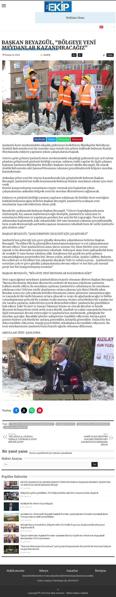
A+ (74, 55)
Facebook (40, 139)
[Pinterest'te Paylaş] (40, 410)
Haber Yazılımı (44, 580)
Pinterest (77, 139)
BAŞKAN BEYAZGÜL (65, 424)
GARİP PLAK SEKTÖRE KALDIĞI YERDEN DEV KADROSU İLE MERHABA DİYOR (94, 439)
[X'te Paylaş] (24, 410)
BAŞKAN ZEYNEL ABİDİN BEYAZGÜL (93, 424)
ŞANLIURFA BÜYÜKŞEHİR (15, 427)
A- (80, 55)
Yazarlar (72, 570)
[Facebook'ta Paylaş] (16, 410)
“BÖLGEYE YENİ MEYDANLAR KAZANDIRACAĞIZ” (31, 424)
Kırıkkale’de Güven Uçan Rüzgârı (36, 503)
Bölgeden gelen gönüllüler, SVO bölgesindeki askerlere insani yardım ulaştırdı (59, 493)
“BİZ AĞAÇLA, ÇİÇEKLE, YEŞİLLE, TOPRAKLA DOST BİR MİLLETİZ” (22, 438)
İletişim (100, 570)
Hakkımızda (15, 570)
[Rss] (58, 589)
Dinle (110, 55)
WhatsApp (63, 139)
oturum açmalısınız (62, 453)
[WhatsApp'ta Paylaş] (32, 410)
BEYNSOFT (73, 580)
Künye (43, 570)
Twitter (51, 139)
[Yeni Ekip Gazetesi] (58, 6)
